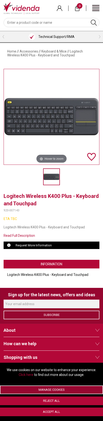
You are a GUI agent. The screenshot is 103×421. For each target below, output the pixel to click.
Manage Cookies (52, 389)
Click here (26, 375)
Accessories (29, 51)
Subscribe (52, 315)
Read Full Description (19, 235)
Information (51, 264)
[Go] (94, 22)
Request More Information (34, 245)
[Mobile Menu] (95, 8)
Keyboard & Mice (54, 51)
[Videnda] (22, 8)
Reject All (51, 401)
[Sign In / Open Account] (59, 8)
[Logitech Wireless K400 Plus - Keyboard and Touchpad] (51, 176)
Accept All (51, 412)
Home (11, 51)
